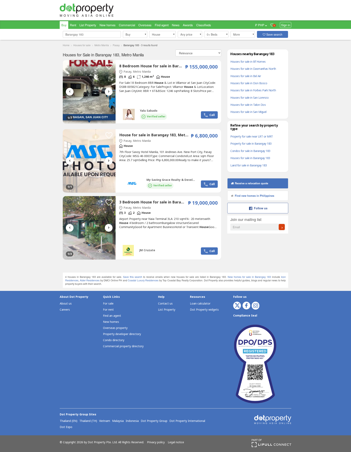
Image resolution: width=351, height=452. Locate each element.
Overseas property (115, 328)
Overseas (145, 25)
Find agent (162, 25)
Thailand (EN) (68, 421)
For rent (108, 310)
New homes (108, 25)
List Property (87, 25)
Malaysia (118, 421)
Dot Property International (187, 421)
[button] (135, 34)
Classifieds (203, 25)
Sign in (285, 25)
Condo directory (113, 340)
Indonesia (132, 421)
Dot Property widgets (204, 310)
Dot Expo (66, 427)
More (236, 34)
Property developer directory (122, 334)
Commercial (127, 25)
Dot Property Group (154, 421)
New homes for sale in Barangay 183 (249, 276)
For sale (108, 303)
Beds (212, 34)
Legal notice (176, 442)
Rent (73, 25)
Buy (64, 25)
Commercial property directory (123, 346)
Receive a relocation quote (251, 183)
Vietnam (104, 421)
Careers (65, 310)
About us (66, 303)
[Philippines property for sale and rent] (96, 10)
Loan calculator (200, 303)
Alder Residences (90, 280)
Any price (186, 34)
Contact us (165, 303)
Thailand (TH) (88, 421)
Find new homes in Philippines (254, 196)
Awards (188, 25)
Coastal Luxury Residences (143, 280)
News (176, 25)
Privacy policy (156, 442)
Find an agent (112, 316)
